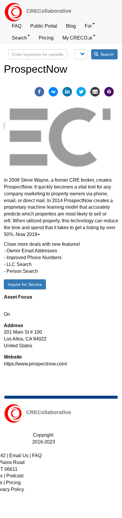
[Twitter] (81, 91)
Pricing (46, 37)
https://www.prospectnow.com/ (35, 363)
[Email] (95, 91)
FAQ (16, 25)
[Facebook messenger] (53, 91)
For (88, 25)
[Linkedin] (67, 91)
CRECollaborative (48, 11)
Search (19, 37)
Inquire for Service (25, 284)
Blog (71, 25)
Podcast (14, 475)
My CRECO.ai (77, 37)
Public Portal (43, 25)
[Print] (109, 91)
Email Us (18, 455)
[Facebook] (39, 91)
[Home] (13, 12)
